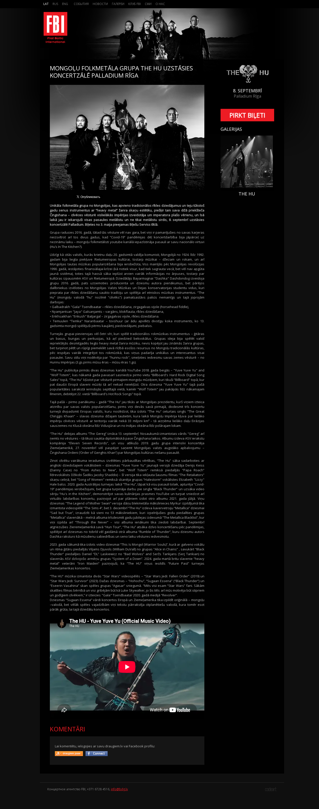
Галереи (118, 4)
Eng (65, 4)
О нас (160, 4)
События (81, 4)
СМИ (148, 4)
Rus (55, 4)
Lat (46, 4)
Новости (100, 4)
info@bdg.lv (119, 789)
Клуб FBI (134, 4)
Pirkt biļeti (247, 115)
